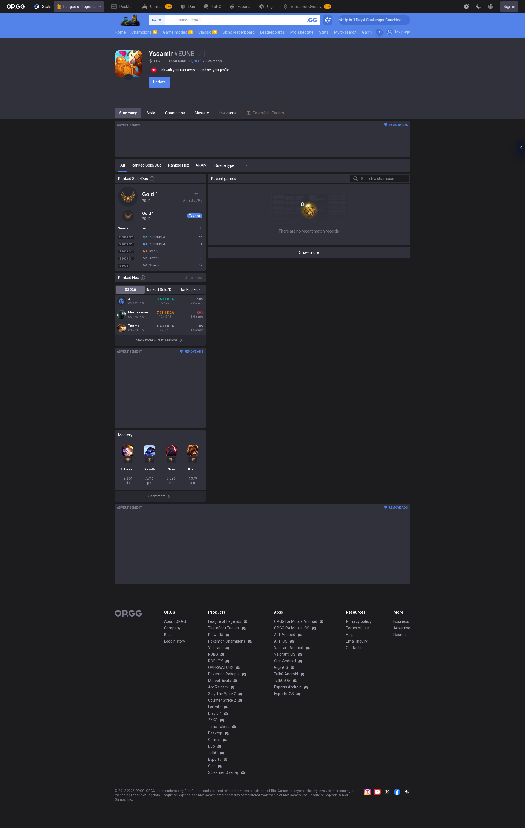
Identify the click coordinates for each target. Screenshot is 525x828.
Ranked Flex (190, 289)
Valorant (215, 648)
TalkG (213, 753)
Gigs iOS (281, 667)
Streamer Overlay (223, 772)
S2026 (130, 289)
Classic (207, 32)
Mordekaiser (138, 312)
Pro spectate (302, 32)
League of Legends (80, 6)
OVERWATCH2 (220, 667)
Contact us (355, 648)
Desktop (215, 733)
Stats (324, 32)
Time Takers (219, 726)
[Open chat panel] (521, 148)
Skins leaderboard (239, 32)
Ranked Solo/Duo (160, 289)
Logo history (174, 641)
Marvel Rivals (219, 680)
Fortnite (214, 707)
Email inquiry (357, 641)
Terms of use (357, 628)
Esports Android (288, 687)
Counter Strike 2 (222, 700)
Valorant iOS (285, 654)
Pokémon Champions (226, 641)
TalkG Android (286, 674)
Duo (211, 746)
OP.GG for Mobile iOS (292, 628)
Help (350, 634)
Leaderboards (272, 32)
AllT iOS (281, 641)
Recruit (399, 634)
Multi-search (345, 32)
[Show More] (466, 6)
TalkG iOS (282, 680)
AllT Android (284, 634)
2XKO (213, 720)
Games (214, 739)
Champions (143, 32)
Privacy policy (358, 621)
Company (172, 628)
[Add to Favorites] (201, 53)
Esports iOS (284, 694)
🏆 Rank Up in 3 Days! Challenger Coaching (353, 20)
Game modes (177, 32)
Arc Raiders (218, 687)
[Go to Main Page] (15, 6)
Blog (168, 634)
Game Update (374, 32)
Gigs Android (285, 661)
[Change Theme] (478, 6)
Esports (214, 759)
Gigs (211, 766)
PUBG (213, 654)
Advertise (401, 628)
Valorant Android (288, 648)
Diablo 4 (215, 713)
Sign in (509, 6)
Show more (309, 252)
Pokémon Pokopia (224, 674)
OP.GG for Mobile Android (295, 621)
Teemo (133, 326)
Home (120, 32)
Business (401, 621)
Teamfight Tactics (223, 628)
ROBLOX (215, 661)
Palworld (215, 634)
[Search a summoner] (312, 20)
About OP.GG (175, 621)
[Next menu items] (379, 32)
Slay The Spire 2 (222, 694)
